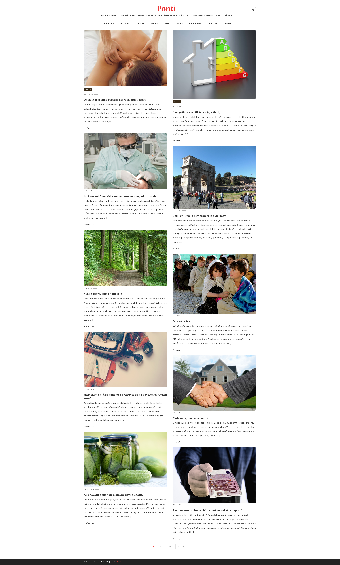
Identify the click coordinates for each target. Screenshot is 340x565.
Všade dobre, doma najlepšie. (103, 293)
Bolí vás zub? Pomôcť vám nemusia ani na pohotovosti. (120, 196)
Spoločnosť (196, 24)
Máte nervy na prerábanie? (190, 418)
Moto (167, 24)
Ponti (166, 8)
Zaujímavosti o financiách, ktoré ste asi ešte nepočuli (208, 510)
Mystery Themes (124, 562)
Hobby (154, 24)
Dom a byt (125, 24)
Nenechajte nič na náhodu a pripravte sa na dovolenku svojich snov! (125, 396)
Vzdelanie (214, 24)
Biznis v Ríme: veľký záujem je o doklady (199, 216)
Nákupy (179, 24)
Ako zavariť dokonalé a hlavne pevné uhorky (113, 495)
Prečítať (88, 128)
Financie (140, 24)
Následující (182, 547)
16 (170, 547)
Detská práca (181, 321)
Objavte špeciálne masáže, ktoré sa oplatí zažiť (115, 99)
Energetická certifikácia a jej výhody (197, 112)
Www (228, 24)
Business (109, 24)
